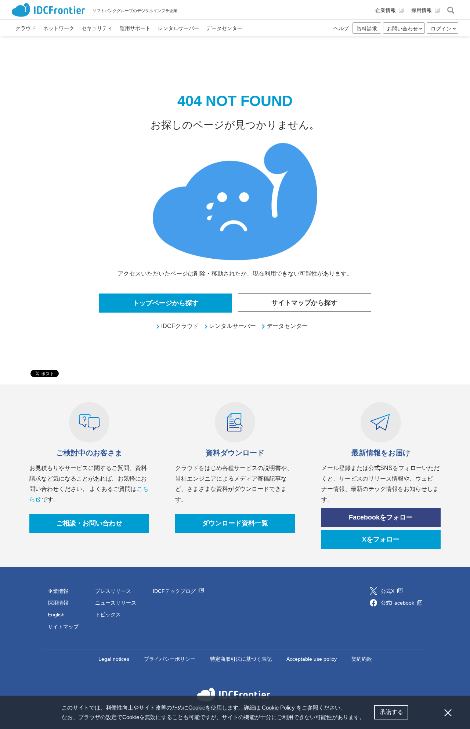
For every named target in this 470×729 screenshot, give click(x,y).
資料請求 (367, 29)
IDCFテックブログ (175, 591)
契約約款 (361, 659)
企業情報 (58, 591)
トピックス (108, 614)
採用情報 (58, 603)
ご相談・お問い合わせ (89, 523)
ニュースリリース (115, 603)
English (56, 614)
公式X (388, 591)
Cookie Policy (278, 707)
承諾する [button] (391, 712)
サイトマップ (63, 627)
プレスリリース (113, 591)
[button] (367, 718)
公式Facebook (398, 603)
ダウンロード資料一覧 (235, 523)
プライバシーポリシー (169, 659)
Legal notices (113, 659)
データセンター (287, 326)
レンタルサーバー (232, 326)
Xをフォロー (381, 539)
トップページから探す (166, 303)
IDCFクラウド (180, 326)
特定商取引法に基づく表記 (241, 659)
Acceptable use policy (311, 659)
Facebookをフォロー (381, 517)
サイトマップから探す (304, 302)
